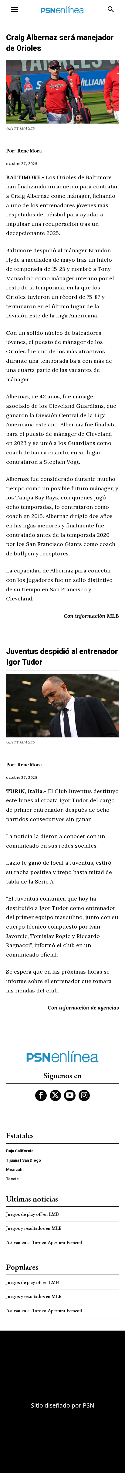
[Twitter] (55, 1095)
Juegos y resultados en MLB (33, 1228)
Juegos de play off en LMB (32, 1214)
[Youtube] (70, 1095)
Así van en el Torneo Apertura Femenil (44, 1242)
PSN (88, 1405)
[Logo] (62, 10)
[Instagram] (84, 1095)
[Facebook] (41, 1095)
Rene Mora (29, 151)
